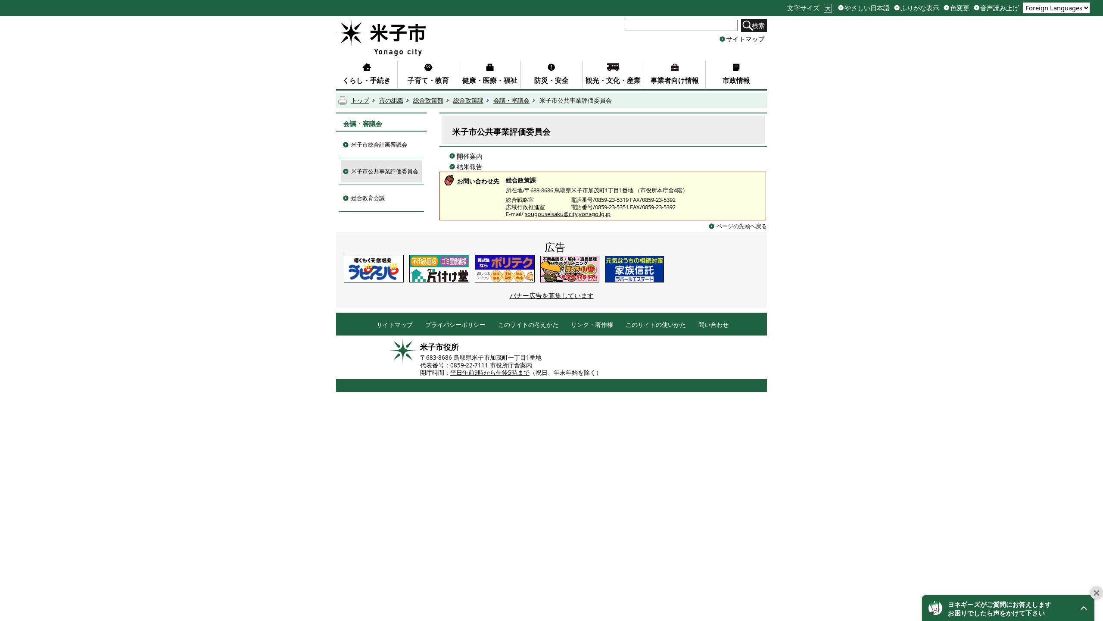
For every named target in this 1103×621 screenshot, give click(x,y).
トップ (360, 100)
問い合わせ (713, 325)
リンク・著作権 (592, 325)
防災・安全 (551, 80)
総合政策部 (428, 100)
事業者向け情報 (675, 80)
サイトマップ (745, 38)
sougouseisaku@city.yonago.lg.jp (568, 214)
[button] (1008, 608)
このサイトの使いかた (656, 325)
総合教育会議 (368, 198)
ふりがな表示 (919, 8)
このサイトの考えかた (528, 325)
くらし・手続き (367, 80)
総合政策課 (468, 100)
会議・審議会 (511, 100)
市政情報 (736, 80)
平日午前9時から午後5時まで (490, 372)
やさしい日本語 (867, 8)
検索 (758, 25)
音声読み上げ (999, 8)
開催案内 (470, 156)
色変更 (959, 8)
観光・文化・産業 (613, 80)
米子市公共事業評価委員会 (384, 171)
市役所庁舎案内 (511, 365)
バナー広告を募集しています (552, 295)
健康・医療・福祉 (489, 80)
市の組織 (391, 100)
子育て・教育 (428, 80)
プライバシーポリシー (455, 325)
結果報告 (470, 166)
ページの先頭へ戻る (742, 226)
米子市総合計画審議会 (379, 144)
